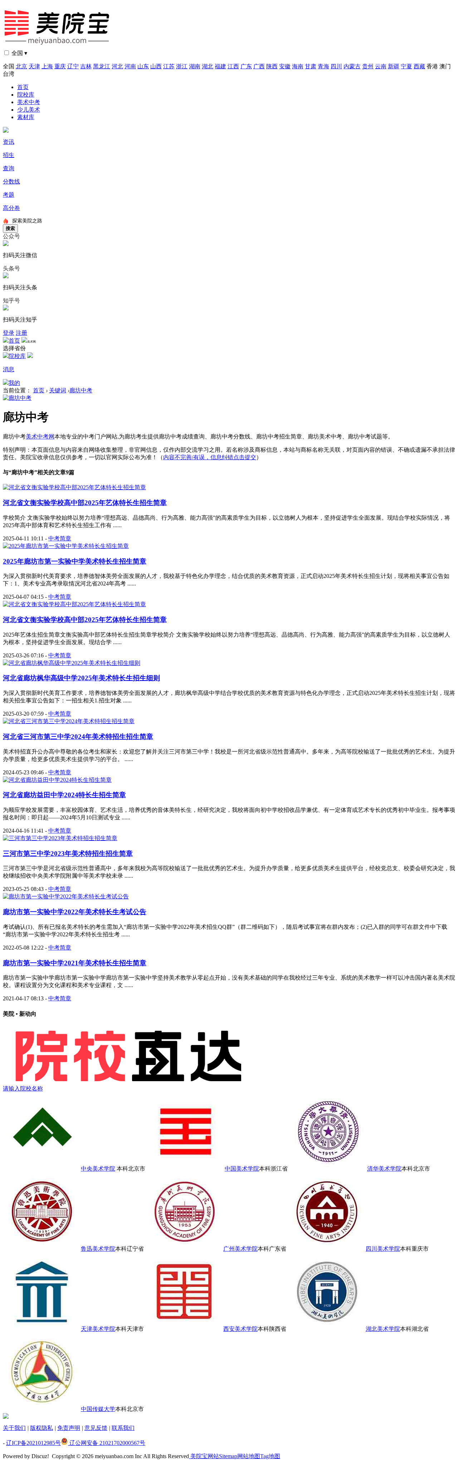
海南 (297, 66)
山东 (143, 66)
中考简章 (59, 538)
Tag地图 (270, 1456)
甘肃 (310, 66)
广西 (259, 66)
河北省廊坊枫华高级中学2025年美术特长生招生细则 (81, 678)
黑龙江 (101, 66)
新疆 (393, 66)
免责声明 (68, 1428)
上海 (47, 66)
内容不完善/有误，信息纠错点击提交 (209, 457)
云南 (380, 66)
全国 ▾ (19, 53)
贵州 (368, 66)
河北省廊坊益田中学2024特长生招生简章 (64, 795)
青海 (323, 66)
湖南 (194, 66)
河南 (130, 66)
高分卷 (11, 208)
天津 (34, 66)
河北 (117, 66)
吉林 (86, 66)
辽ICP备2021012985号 (33, 1443)
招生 (8, 155)
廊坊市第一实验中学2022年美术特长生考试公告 (74, 912)
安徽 (285, 66)
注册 (21, 333)
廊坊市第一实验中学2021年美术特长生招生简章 (74, 963)
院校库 (25, 95)
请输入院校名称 (23, 1088)
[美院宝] (58, 47)
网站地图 (248, 1456)
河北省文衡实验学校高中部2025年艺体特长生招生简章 (85, 502)
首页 (23, 87)
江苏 (169, 66)
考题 (8, 195)
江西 (233, 66)
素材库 (25, 117)
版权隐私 (41, 1428)
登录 (8, 333)
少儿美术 (28, 110)
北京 (21, 66)
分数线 (11, 181)
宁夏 (406, 66)
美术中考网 (40, 436)
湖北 (207, 66)
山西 (156, 66)
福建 (220, 66)
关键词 (57, 390)
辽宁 (73, 66)
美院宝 (198, 1456)
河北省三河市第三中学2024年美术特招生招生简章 (78, 736)
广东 (246, 66)
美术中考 (28, 102)
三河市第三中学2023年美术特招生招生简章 (68, 853)
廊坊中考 (80, 390)
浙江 (181, 66)
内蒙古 (352, 66)
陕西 (272, 66)
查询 (8, 168)
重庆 (60, 66)
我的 (14, 383)
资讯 (8, 142)
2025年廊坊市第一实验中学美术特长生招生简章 (74, 561)
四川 (336, 66)
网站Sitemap (222, 1456)
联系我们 (123, 1428)
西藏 (419, 66)
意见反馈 (95, 1428)
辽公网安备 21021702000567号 (106, 1443)
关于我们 (14, 1428)
